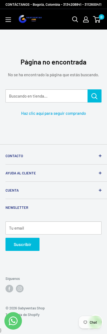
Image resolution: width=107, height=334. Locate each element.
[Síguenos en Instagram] (20, 288)
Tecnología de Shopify (22, 314)
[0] (97, 19)
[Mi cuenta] (86, 19)
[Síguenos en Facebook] (9, 288)
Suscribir (22, 244)
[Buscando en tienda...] (95, 95)
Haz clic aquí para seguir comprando (53, 113)
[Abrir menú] (8, 19)
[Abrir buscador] (75, 19)
